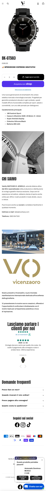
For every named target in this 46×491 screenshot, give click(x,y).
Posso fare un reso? (11, 390)
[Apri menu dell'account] (38, 3)
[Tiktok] (29, 425)
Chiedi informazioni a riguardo (36, 478)
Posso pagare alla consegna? (15, 400)
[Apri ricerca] (7, 3)
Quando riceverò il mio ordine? (15, 395)
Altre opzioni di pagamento (23, 89)
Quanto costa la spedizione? (14, 406)
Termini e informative (23, 482)
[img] (23, 332)
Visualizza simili (22, 478)
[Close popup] (42, 460)
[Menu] (2, 3)
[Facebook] (17, 425)
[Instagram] (23, 425)
